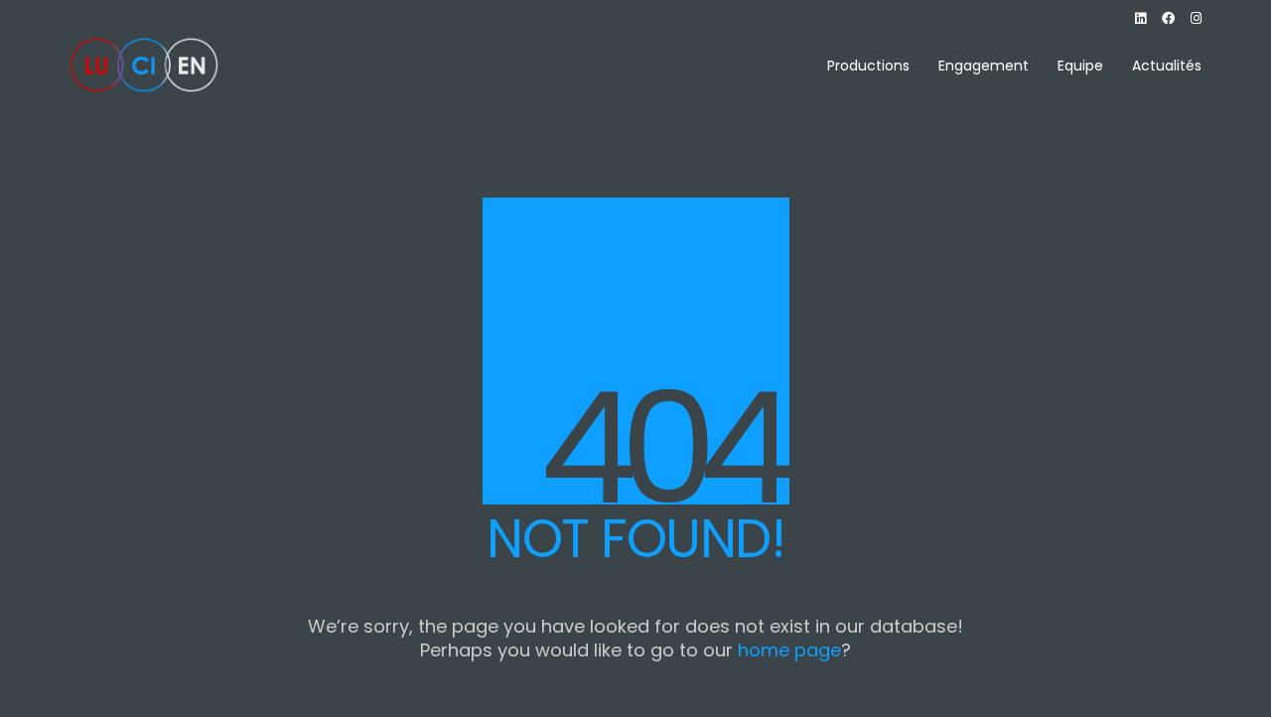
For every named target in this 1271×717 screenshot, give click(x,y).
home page (789, 650)
